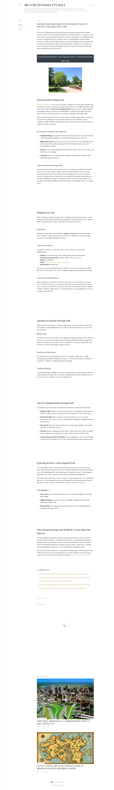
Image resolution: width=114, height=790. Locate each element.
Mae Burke (61, 785)
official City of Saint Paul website (80, 555)
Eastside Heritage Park (44, 104)
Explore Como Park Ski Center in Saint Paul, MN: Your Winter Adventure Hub (64, 577)
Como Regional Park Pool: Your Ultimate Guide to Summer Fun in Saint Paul (64, 574)
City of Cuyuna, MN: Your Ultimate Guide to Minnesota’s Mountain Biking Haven (60, 767)
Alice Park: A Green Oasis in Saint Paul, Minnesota (56, 581)
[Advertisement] (65, 660)
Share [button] (20, 21)
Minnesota (22, 27)
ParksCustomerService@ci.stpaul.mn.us (57, 262)
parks (20, 30)
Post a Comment (45, 726)
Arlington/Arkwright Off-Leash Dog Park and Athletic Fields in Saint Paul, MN (65, 584)
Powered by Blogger (58, 782)
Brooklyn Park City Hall (45, 5)
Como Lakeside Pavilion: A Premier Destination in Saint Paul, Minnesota (63, 588)
